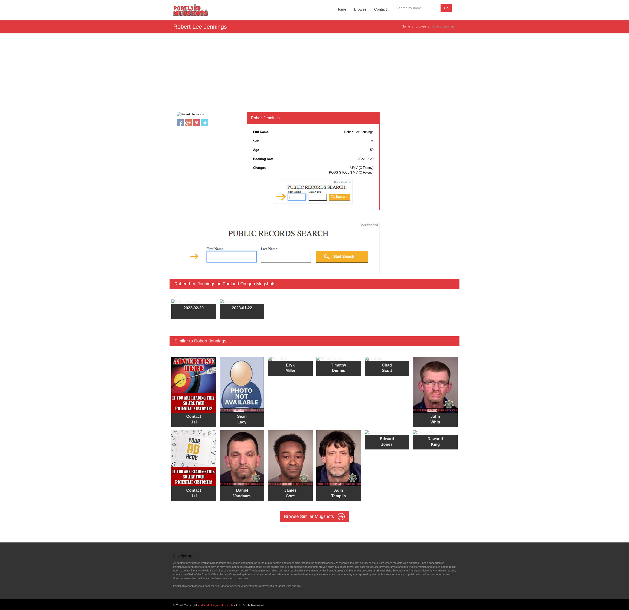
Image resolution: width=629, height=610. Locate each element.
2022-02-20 (194, 308)
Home (341, 9)
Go (446, 8)
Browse (360, 9)
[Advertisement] (314, 75)
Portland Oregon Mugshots (215, 605)
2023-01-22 (242, 308)
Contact (380, 9)
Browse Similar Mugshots (309, 516)
